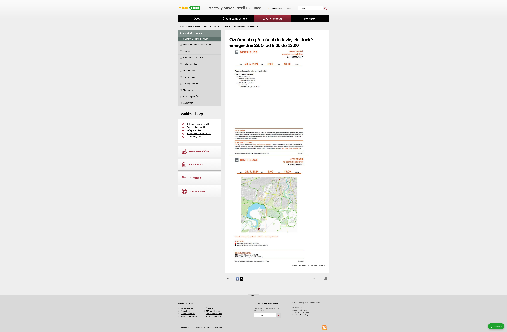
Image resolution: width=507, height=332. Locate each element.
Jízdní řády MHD (195, 137)
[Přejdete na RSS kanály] (324, 327)
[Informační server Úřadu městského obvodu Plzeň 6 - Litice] (189, 7)
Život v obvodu (194, 26)
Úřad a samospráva (235, 18)
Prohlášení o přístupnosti (201, 327)
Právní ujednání (219, 327)
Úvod (182, 26)
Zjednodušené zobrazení (281, 8)
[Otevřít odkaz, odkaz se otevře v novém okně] (237, 279)
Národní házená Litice (214, 314)
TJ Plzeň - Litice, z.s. (213, 311)
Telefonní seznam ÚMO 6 (199, 124)
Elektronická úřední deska (199, 133)
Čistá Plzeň (210, 308)
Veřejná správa (194, 130)
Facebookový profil (196, 127)
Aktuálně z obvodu (211, 26)
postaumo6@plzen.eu (305, 315)
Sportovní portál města (189, 316)
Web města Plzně (187, 308)
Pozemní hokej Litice (213, 316)
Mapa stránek (184, 327)
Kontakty (310, 18)
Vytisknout (318, 279)
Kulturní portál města (188, 314)
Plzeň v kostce (186, 311)
